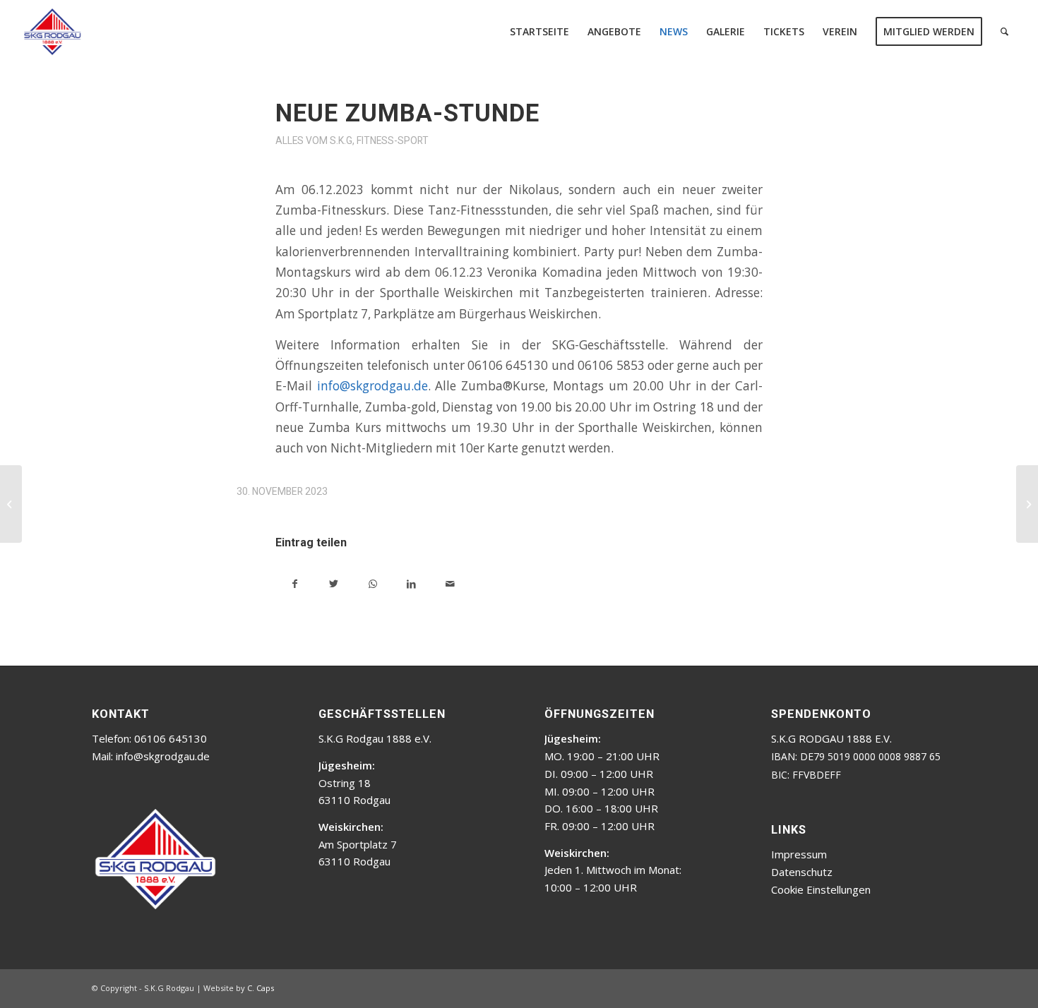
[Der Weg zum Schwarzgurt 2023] (11, 504)
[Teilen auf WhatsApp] (372, 582)
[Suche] (1004, 32)
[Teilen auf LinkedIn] (411, 582)
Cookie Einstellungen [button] (821, 889)
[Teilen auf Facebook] (294, 582)
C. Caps (260, 988)
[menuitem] (539, 32)
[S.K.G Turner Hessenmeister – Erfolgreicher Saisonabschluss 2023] (1027, 504)
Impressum (799, 854)
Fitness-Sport (393, 140)
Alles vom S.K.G (313, 140)
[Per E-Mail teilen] (450, 582)
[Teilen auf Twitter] (333, 582)
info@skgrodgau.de (372, 386)
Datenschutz (802, 872)
